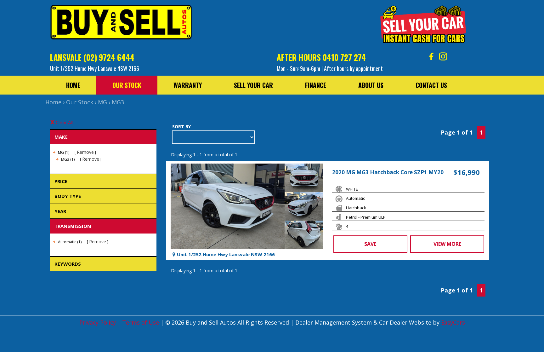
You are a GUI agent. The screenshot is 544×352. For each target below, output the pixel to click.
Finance (315, 85)
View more (447, 243)
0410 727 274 (344, 57)
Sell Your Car (253, 85)
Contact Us (431, 85)
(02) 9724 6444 (108, 57)
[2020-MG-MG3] (228, 206)
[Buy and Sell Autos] (121, 24)
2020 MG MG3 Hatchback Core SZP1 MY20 (388, 172)
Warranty (187, 85)
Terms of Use (141, 322)
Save (370, 243)
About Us (370, 85)
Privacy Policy (98, 322)
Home (73, 85)
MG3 (118, 102)
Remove (85, 152)
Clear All (64, 122)
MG (102, 102)
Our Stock (126, 85)
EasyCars (453, 322)
